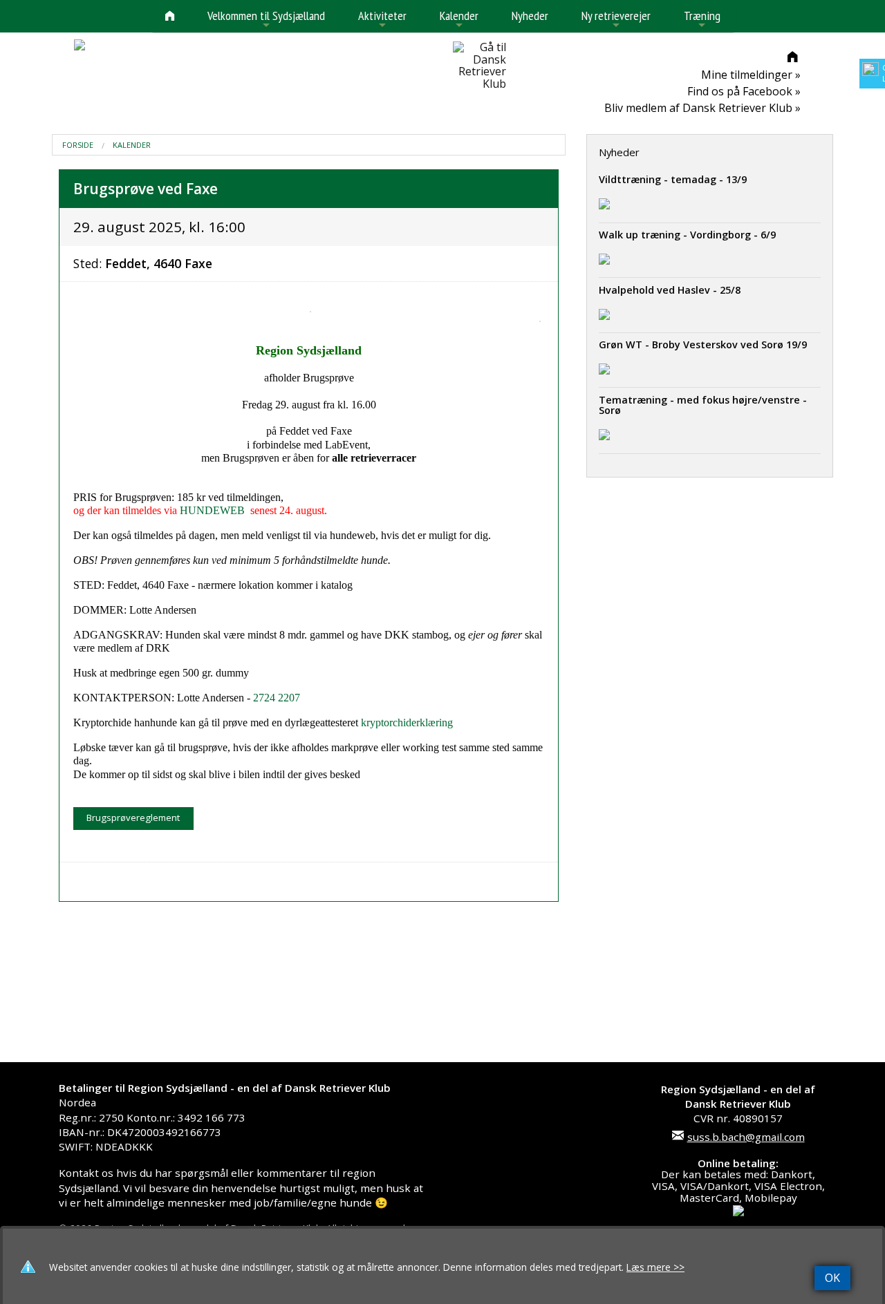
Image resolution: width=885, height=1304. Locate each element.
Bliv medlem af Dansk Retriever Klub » (702, 107)
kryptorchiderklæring (407, 722)
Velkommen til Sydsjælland (266, 20)
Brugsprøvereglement (133, 817)
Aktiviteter (382, 20)
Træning (702, 20)
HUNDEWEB (212, 510)
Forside (77, 145)
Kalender (459, 20)
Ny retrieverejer (616, 20)
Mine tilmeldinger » (751, 74)
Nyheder (530, 15)
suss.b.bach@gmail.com (746, 1137)
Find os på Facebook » (744, 91)
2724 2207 (276, 697)
